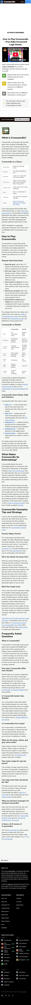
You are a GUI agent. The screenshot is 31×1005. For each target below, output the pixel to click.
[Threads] (9, 995)
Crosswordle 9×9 (14, 830)
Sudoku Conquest (24, 953)
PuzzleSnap (22, 978)
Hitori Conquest (23, 956)
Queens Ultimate (24, 940)
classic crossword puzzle (16, 503)
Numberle (7, 978)
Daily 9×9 (21, 201)
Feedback (4, 928)
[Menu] (1, 1)
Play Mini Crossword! (22, 119)
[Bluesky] (2, 995)
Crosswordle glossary (17, 319)
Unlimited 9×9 (10, 429)
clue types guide (20, 755)
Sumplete (7, 972)
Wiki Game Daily (24, 975)
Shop (17, 908)
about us (10, 884)
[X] (12, 995)
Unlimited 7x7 (5, 905)
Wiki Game (22, 972)
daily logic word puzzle (17, 471)
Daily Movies (5, 918)
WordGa (6, 961)
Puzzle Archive (10, 433)
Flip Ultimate (23, 943)
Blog (2, 924)
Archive (18, 204)
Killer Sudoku (24, 950)
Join (27, 2)
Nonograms (24, 960)
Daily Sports (5, 911)
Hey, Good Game (10, 871)
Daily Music (4, 915)
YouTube (18, 902)
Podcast (18, 898)
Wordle (20, 505)
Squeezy (6, 954)
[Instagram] (5, 995)
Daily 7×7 (15, 201)
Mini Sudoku (22, 946)
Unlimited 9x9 (5, 908)
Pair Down (7, 957)
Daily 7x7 (4, 898)
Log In (22, 2)
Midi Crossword (9, 947)
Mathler (6, 975)
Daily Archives (5, 921)
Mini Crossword (9, 943)
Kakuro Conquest (9, 982)
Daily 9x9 (4, 902)
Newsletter (19, 905)
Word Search (9, 951)
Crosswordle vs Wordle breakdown (14, 389)
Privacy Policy (23, 992)
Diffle (5, 964)
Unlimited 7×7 (16, 203)
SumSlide (6, 985)
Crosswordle (7, 940)
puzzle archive (23, 627)
